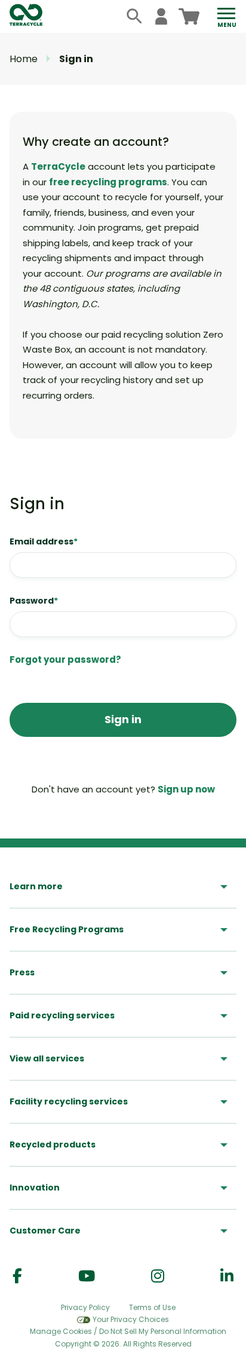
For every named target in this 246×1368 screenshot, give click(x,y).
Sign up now (186, 789)
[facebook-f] (17, 1276)
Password (34, 601)
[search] (134, 16)
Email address (44, 541)
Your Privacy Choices (131, 1319)
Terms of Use (152, 1307)
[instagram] (157, 1276)
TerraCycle (58, 166)
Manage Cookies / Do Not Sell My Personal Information (128, 1331)
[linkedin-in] (226, 1276)
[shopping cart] (189, 16)
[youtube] (86, 1276)
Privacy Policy (85, 1307)
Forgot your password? (65, 659)
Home (24, 59)
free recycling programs (108, 182)
